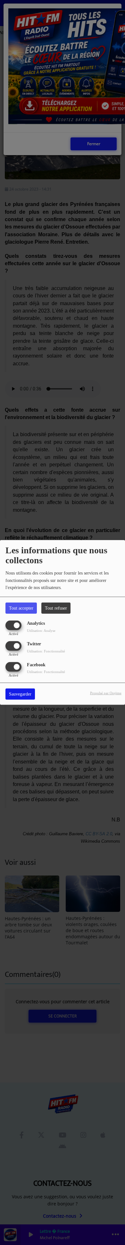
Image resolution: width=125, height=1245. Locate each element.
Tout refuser (56, 608)
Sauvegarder (20, 693)
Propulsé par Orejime (105, 693)
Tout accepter (21, 608)
